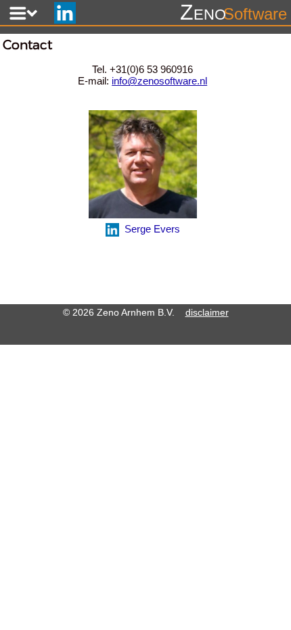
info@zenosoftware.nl (159, 81)
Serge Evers (149, 229)
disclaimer (207, 312)
